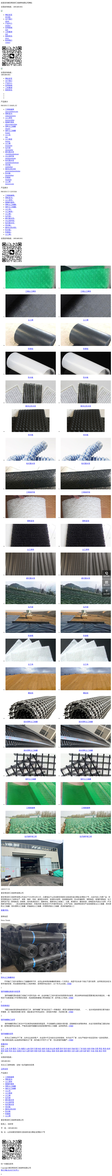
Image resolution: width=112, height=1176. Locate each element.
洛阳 (6, 1051)
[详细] (69, 984)
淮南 (53, 1051)
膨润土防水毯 (11, 227)
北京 (2, 1049)
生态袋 (8, 216)
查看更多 (4, 1044)
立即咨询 (4, 1069)
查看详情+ (5, 910)
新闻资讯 (8, 90)
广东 (18, 1049)
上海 (6, 1049)
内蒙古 (23, 1049)
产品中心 (8, 83)
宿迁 (77, 1049)
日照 (96, 1049)
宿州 (32, 1051)
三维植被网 (10, 195)
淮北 (44, 1051)
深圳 (89, 1049)
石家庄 (19, 1051)
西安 (69, 1051)
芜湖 (57, 1051)
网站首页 (8, 78)
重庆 (14, 1049)
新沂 (100, 1051)
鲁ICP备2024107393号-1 (10, 1170)
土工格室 (9, 211)
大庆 (73, 1051)
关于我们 (8, 81)
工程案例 (8, 88)
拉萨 (85, 1051)
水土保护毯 (10, 221)
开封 (10, 1051)
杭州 (108, 1049)
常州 (65, 1049)
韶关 (85, 1049)
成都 (61, 1051)
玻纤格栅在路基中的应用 (10, 991)
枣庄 (100, 1049)
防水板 (8, 230)
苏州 (61, 1049)
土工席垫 (9, 200)
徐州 (69, 1049)
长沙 (24, 1051)
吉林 (77, 1051)
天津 (10, 1049)
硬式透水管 (10, 218)
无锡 (73, 1049)
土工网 (8, 234)
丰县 (92, 1051)
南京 (40, 1049)
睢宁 (89, 1051)
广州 (81, 1049)
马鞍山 (48, 1051)
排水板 (8, 225)
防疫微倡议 (5, 1005)
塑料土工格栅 (11, 205)
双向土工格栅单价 (8, 977)
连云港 (52, 1049)
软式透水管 (10, 223)
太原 (81, 1051)
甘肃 (36, 1049)
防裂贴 (8, 232)
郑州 (2, 1051)
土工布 (8, 209)
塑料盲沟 (9, 198)
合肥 (28, 1051)
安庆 (40, 1051)
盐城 (47, 1049)
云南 (28, 1049)
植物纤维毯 (10, 202)
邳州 (104, 1051)
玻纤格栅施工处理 (8, 1020)
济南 (92, 1049)
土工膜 (8, 214)
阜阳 (36, 1051)
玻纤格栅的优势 (7, 1034)
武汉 (14, 1051)
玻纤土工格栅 (11, 207)
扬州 (44, 1049)
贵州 (32, 1049)
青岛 (104, 1049)
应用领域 (8, 85)
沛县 (96, 1051)
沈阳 (65, 1051)
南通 (57, 1049)
